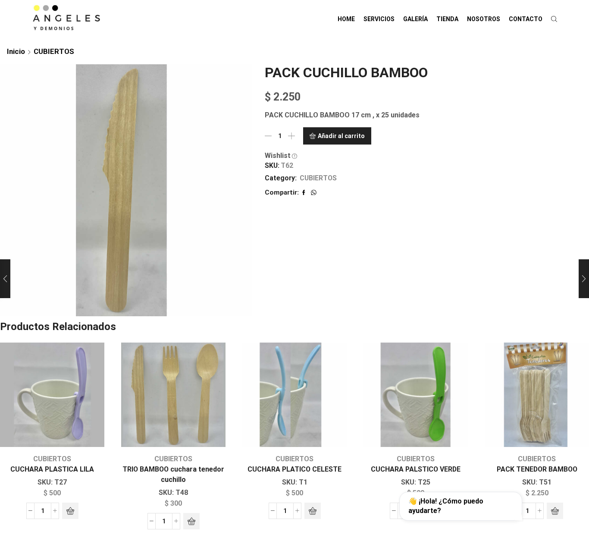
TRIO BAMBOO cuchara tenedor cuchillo (173, 474)
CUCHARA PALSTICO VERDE (416, 469)
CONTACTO (525, 19)
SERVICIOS (379, 19)
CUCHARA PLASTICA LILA (52, 469)
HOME (346, 19)
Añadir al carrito (341, 135)
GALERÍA (415, 19)
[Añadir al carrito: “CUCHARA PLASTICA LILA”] (70, 511)
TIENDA (447, 19)
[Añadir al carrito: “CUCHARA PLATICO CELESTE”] (312, 511)
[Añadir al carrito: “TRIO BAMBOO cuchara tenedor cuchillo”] (191, 521)
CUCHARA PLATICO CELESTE (294, 469)
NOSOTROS (483, 19)
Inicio (16, 51)
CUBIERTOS (54, 51)
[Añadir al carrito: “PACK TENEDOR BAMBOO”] (555, 511)
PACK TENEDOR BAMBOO (537, 469)
